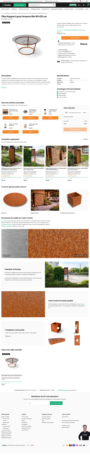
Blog (43, 420)
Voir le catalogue (19, 5)
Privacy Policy (25, 430)
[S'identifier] (84, 5)
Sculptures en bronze (24, 9)
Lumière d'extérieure (6, 433)
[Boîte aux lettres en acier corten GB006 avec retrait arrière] (33, 156)
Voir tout (85, 139)
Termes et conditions (26, 426)
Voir (3, 87)
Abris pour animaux (69, 9)
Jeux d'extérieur (79, 9)
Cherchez (54, 5)
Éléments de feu (9, 13)
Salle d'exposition (46, 418)
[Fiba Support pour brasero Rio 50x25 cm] (11, 363)
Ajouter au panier (75, 37)
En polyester (6, 428)
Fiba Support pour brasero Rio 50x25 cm (11, 375)
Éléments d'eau (45, 9)
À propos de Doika (46, 416)
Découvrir (7, 336)
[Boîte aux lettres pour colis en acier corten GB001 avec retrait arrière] (11, 156)
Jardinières (14, 9)
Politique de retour (26, 428)
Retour (23, 420)
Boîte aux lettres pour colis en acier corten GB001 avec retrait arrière (11, 169)
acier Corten (81, 304)
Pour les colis (6, 418)
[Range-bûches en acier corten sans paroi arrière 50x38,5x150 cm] (56, 156)
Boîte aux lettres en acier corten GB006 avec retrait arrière (33, 169)
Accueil (3, 13)
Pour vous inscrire (56, 403)
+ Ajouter (10, 117)
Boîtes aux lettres (5, 9)
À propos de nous (47, 414)
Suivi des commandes (27, 418)
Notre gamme (5, 414)
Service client (75, 1)
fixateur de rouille (5, 226)
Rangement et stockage (56, 9)
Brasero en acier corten (23, 13)
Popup (62, 31)
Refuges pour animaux (6, 432)
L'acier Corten (4, 220)
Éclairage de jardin (35, 9)
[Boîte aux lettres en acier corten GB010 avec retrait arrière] (78, 156)
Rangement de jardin (6, 437)
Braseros (15, 13)
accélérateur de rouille (6, 224)
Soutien (24, 414)
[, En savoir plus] (79, 5)
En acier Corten (6, 426)
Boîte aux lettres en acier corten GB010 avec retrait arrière (78, 169)
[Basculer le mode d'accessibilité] (80, 1)
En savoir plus (60, 27)
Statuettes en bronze (6, 435)
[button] (60, 36)
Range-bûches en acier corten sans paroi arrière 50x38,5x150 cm (56, 169)
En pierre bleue (6, 430)
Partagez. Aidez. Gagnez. (48, 422)
